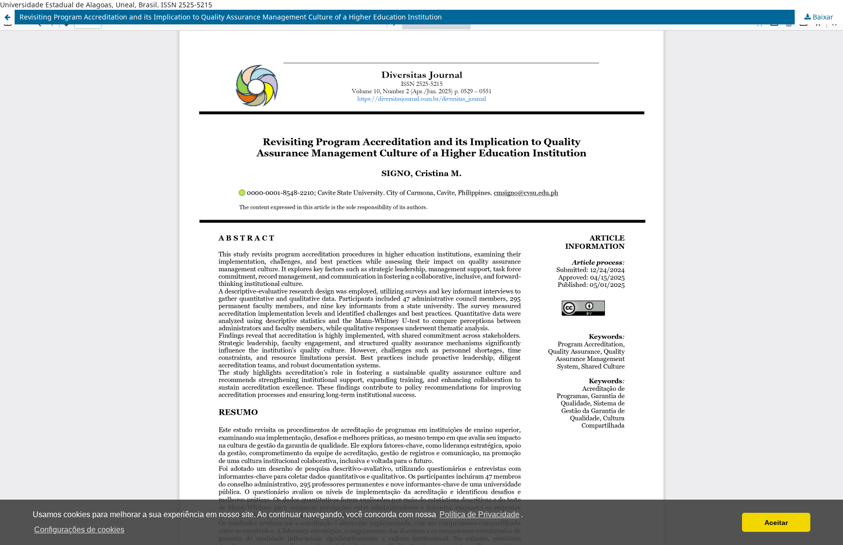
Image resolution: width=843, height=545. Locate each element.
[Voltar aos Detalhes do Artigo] (7, 17)
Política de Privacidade (480, 514)
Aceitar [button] (776, 522)
